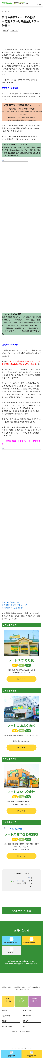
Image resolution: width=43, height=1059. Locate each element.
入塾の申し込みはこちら (11, 602)
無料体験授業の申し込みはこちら (14, 605)
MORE (21, 679)
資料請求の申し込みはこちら (13, 608)
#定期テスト (14, 30)
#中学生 (5, 30)
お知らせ (14, 1032)
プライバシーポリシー (25, 1032)
